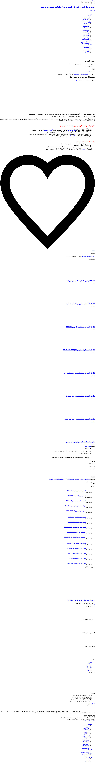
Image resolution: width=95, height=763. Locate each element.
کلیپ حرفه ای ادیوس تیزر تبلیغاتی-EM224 (76, 490)
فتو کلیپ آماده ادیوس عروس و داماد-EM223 (75, 505)
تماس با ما (87, 51)
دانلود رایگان (83, 74)
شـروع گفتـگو (92, 720)
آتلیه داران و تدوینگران (48, 130)
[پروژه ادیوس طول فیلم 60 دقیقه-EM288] (68, 597)
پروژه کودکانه (86, 26)
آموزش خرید (89, 48)
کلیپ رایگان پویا (52, 479)
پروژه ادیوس (86, 23)
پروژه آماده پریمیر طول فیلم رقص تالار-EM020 (75, 537)
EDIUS (83, 149)
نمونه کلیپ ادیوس (85, 41)
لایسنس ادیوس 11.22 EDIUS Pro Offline (76, 543)
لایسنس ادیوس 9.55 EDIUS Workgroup (77, 517)
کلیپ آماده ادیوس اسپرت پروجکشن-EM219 (76, 500)
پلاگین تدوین (86, 28)
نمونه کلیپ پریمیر (85, 43)
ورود (94, 71)
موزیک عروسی (85, 38)
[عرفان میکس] (89, 57)
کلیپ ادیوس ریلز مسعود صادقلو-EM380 (76, 548)
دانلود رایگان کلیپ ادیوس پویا (88, 256)
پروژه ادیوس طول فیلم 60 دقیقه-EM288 (76, 532)
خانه (91, 14)
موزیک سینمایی (85, 36)
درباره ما (87, 52)
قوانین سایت (86, 49)
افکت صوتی (86, 34)
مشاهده (93, 283)
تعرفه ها (90, 44)
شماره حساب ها (85, 45)
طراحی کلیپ (86, 19)
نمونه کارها (89, 40)
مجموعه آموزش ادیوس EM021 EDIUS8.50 (76, 510)
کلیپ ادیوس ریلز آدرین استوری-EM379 (77, 553)
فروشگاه (90, 22)
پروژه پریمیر (86, 24)
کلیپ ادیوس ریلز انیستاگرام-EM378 (77, 558)
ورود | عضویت (91, 0)
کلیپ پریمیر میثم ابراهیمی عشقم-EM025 (76, 563)
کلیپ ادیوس (59, 479)
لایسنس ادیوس (86, 32)
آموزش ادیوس (86, 16)
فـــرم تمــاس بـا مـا (90, 703)
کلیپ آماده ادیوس (65, 479)
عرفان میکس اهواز (71, 130)
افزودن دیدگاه (88, 446)
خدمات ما (90, 15)
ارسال (93, 476)
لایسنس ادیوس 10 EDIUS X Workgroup (77, 495)
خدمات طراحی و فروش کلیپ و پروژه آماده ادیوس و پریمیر (67, 7)
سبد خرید (92, 10)
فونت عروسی (86, 35)
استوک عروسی (85, 39)
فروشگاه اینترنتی (85, 20)
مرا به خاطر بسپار (89, 66)
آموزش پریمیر (86, 18)
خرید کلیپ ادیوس (86, 479)
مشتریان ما (86, 47)
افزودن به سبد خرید (90, 604)
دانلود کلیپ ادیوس (73, 479)
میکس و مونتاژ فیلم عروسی (71, 135)
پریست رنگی (86, 31)
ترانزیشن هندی (86, 30)
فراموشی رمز (89, 71)
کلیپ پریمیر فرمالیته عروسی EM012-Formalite (75, 527)
